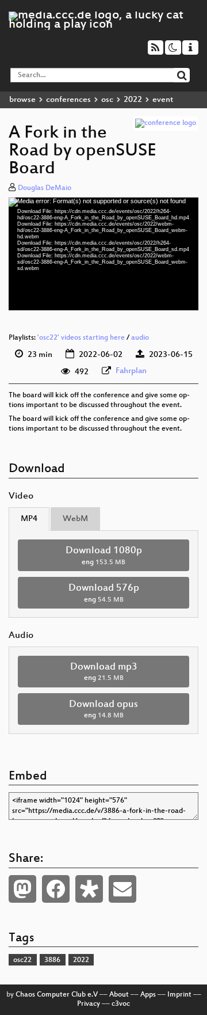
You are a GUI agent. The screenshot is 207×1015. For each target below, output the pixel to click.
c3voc (121, 1004)
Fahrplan (131, 371)
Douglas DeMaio (44, 188)
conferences (68, 100)
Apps (148, 995)
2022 (133, 100)
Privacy (88, 1004)
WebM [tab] (75, 519)
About (119, 995)
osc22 (22, 960)
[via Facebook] (56, 889)
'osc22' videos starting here (81, 338)
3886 (52, 960)
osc (107, 100)
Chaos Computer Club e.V (57, 995)
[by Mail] (122, 889)
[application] (103, 253)
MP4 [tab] (29, 519)
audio (140, 338)
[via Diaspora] (89, 889)
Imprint (179, 995)
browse (22, 100)
